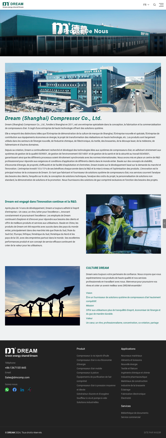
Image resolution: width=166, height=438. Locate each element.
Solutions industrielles (88, 402)
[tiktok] (30, 390)
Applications (128, 348)
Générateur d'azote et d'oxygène (93, 394)
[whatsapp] (7, 390)
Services (126, 406)
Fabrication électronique (133, 394)
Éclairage (125, 389)
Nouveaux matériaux (131, 355)
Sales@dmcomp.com (17, 377)
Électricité (126, 398)
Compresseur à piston (88, 372)
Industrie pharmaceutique (134, 377)
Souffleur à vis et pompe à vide (92, 398)
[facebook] (15, 390)
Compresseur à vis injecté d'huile (93, 355)
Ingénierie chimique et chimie (135, 372)
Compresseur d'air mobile (89, 368)
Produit (81, 348)
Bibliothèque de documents (134, 413)
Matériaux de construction (134, 381)
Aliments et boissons (131, 360)
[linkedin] (22, 390)
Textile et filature (129, 368)
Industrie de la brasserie (133, 385)
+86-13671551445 (15, 367)
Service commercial (130, 417)
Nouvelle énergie (129, 364)
